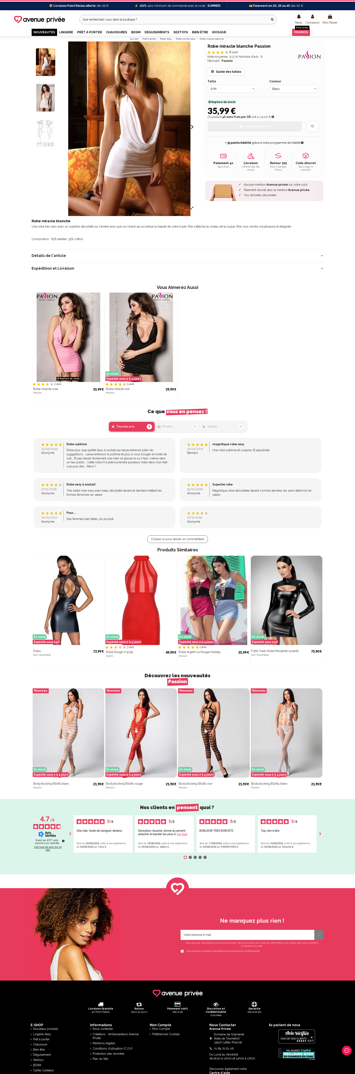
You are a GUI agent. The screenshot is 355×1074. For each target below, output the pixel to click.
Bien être (39, 1049)
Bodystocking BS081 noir (195, 783)
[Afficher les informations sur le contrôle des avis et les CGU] (63, 841)
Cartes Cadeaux (43, 1070)
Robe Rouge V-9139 (119, 652)
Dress (37, 651)
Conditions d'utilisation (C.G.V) (113, 1048)
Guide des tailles (228, 71)
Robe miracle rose (45, 389)
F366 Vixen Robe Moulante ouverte (275, 651)
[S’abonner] (318, 935)
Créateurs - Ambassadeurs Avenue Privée (116, 1036)
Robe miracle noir (118, 389)
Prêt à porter (41, 1039)
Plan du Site (100, 1058)
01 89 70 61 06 (224, 1048)
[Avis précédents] (70, 834)
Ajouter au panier (258, 126)
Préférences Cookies (166, 1034)
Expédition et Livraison (53, 268)
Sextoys (38, 1059)
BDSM (37, 1065)
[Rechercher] (272, 19)
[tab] (177, 255)
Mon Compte (161, 1028)
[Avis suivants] (320, 834)
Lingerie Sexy (42, 1034)
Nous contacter (103, 1028)
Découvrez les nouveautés (177, 679)
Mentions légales (104, 1043)
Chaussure (40, 1044)
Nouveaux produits (45, 1028)
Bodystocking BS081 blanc (51, 783)
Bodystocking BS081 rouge (124, 783)
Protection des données (108, 1053)
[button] (298, 19)
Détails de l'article (49, 256)
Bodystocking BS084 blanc (269, 783)
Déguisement (42, 1054)
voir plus (182, 834)
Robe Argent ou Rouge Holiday (200, 652)
